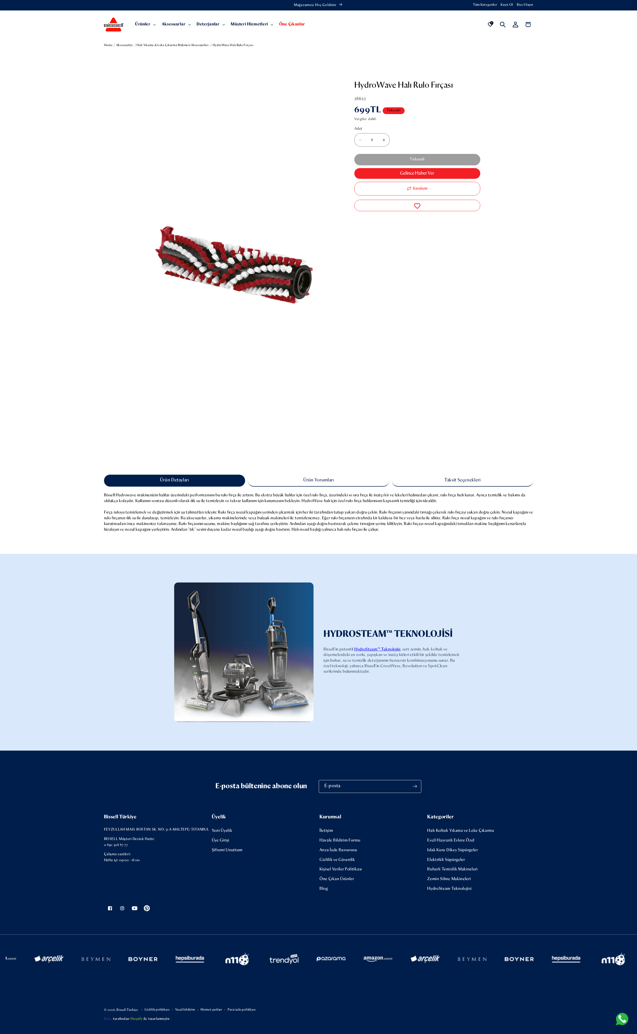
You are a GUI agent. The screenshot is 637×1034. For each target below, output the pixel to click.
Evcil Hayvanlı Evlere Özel (451, 840)
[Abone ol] (415, 786)
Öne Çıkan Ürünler (336, 879)
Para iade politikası (242, 1009)
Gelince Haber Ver (417, 173)
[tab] (174, 481)
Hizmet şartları (211, 1009)
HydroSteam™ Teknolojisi (377, 649)
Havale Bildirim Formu (340, 840)
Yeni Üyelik (222, 831)
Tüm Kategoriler (485, 4)
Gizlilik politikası (157, 1009)
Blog (323, 889)
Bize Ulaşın (525, 4)
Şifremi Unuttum (227, 850)
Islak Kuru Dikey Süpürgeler (452, 850)
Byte (107, 1019)
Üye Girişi (220, 840)
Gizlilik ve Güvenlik (337, 860)
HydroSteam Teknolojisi (449, 889)
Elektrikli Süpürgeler (446, 860)
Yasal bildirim (185, 1009)
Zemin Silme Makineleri (449, 879)
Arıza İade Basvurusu (338, 850)
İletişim (326, 831)
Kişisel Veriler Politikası (340, 869)
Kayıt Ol (507, 4)
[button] (145, 25)
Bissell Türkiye (127, 1010)
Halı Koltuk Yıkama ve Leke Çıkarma (460, 831)
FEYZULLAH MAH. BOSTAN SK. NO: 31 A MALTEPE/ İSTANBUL (156, 829)
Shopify (136, 1019)
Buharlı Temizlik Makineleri (452, 869)
